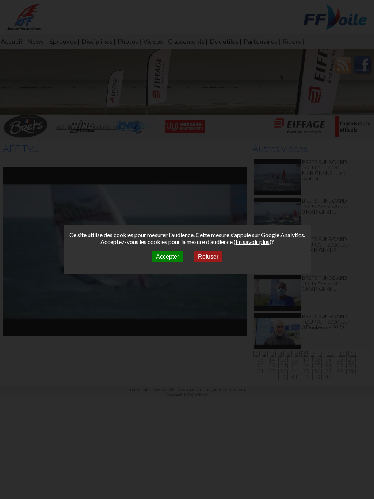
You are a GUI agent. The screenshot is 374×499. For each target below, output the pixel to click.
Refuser (208, 257)
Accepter (167, 257)
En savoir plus (253, 241)
